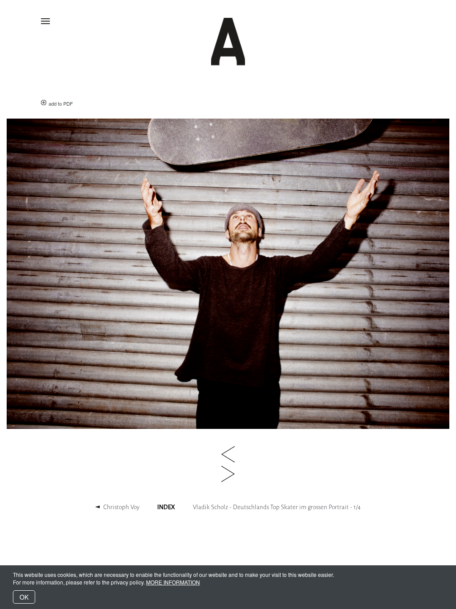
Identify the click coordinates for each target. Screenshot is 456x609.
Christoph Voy (121, 507)
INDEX (166, 507)
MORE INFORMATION (173, 582)
